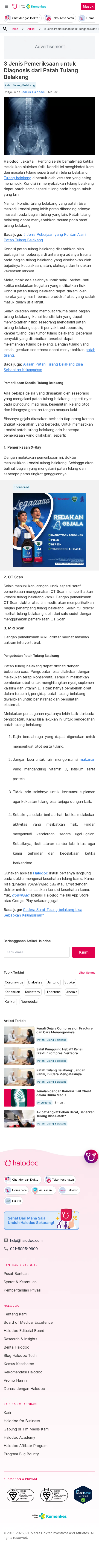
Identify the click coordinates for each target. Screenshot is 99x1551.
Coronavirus (14, 982)
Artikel (31, 29)
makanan (87, 759)
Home (14, 29)
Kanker (10, 1001)
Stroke (69, 982)
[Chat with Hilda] (91, 1156)
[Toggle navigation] (6, 6)
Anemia (71, 992)
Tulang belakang (17, 178)
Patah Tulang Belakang (20, 85)
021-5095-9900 (21, 1248)
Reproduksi (29, 1001)
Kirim (83, 952)
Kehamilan (12, 992)
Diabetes (35, 982)
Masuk (88, 6)
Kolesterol (33, 992)
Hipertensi (53, 992)
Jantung (53, 982)
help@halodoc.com (23, 1240)
